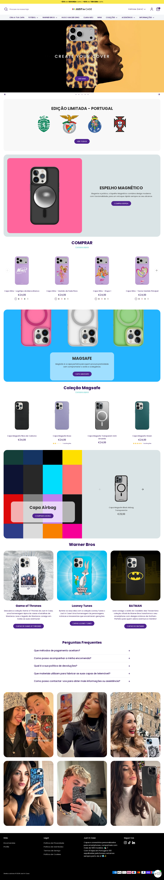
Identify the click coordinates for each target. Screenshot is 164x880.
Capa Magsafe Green (142, 436)
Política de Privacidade (54, 843)
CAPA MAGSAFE (82, 374)
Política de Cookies (52, 854)
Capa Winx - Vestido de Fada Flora (61, 291)
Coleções (110, 17)
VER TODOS (82, 141)
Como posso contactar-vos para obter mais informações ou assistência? (77, 681)
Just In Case (25, 873)
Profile (6, 846)
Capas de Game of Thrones (28, 626)
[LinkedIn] (133, 842)
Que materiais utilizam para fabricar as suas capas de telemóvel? (72, 673)
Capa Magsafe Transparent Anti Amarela (102, 437)
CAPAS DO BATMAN (135, 626)
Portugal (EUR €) (135, 9)
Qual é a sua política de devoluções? (55, 665)
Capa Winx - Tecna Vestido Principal (142, 291)
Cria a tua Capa (16, 17)
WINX (99, 17)
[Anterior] (5, 94)
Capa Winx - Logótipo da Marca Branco (21, 291)
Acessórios (127, 17)
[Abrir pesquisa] (6, 9)
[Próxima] (159, 94)
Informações (145, 17)
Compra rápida (121, 203)
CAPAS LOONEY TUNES (82, 623)
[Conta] (151, 9)
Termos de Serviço (52, 850)
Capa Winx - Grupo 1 (102, 291)
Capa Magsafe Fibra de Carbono (22, 436)
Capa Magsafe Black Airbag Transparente (121, 508)
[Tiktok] (129, 842)
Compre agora (82, 247)
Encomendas (9, 843)
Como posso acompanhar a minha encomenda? (62, 658)
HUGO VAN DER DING (70, 17)
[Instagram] (125, 842)
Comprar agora (43, 516)
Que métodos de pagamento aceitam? (57, 650)
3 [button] (82, 94)
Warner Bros (49, 17)
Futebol (32, 17)
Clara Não (88, 17)
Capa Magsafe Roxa (62, 436)
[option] (82, 56)
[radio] (15, 299)
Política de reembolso (53, 846)
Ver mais (82, 78)
